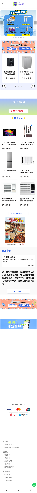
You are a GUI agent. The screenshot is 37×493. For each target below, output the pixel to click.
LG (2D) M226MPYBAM (9, 171)
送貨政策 (7, 474)
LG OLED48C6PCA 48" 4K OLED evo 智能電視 (9, 143)
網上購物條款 (8, 461)
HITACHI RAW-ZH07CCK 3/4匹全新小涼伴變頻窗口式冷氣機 (27, 172)
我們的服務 (6, 471)
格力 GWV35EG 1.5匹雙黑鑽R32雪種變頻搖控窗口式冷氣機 (27, 200)
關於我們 (5, 441)
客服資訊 (5, 452)
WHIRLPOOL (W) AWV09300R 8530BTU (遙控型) (9, 200)
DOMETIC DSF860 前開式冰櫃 (26, 73)
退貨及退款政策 (9, 467)
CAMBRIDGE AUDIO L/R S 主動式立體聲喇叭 (10, 73)
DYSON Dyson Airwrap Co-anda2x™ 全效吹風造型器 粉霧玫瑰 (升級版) (27, 144)
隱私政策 (7, 464)
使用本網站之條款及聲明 (11, 447)
